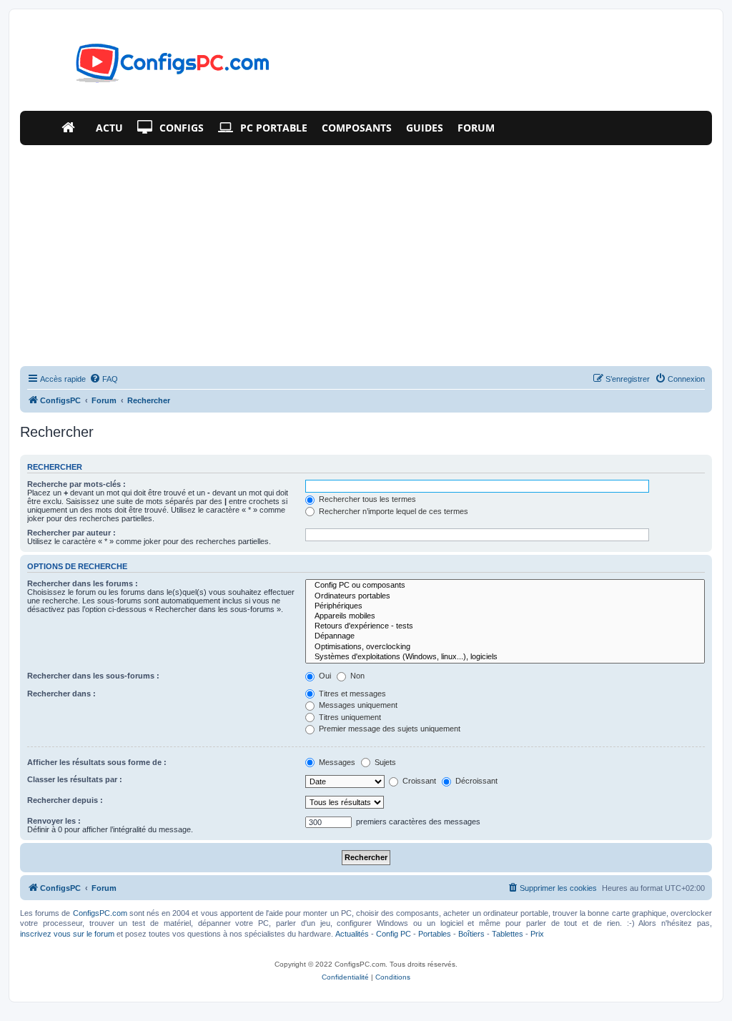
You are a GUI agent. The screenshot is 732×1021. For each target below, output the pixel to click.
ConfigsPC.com (100, 913)
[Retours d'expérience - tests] (505, 626)
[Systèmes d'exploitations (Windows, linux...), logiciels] (505, 657)
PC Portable (273, 127)
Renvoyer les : (54, 821)
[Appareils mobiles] (505, 616)
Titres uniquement (349, 717)
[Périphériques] (505, 606)
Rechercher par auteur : (71, 532)
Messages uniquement (357, 705)
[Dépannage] (505, 636)
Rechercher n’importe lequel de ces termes (392, 511)
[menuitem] (103, 379)
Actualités (352, 933)
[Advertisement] (366, 252)
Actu (109, 127)
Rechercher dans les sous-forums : (93, 675)
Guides (424, 127)
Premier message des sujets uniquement (388, 728)
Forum (476, 127)
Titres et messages (351, 693)
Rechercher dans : (61, 693)
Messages (336, 762)
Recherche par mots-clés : (76, 484)
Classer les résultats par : (74, 779)
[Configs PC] (151, 67)
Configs (181, 127)
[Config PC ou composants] (505, 586)
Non (356, 675)
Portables (434, 933)
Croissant (418, 780)
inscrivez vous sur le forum (67, 933)
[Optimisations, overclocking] (505, 647)
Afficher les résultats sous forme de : (97, 762)
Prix (537, 933)
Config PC (393, 933)
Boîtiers (471, 933)
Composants (357, 127)
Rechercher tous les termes (366, 499)
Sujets (384, 762)
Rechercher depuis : (65, 800)
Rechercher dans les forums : (82, 583)
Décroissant (475, 780)
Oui (324, 675)
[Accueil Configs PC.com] (71, 128)
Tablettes (507, 933)
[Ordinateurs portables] (505, 596)
